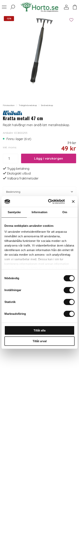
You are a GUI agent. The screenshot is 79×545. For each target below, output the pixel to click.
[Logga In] (66, 7)
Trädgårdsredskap (28, 105)
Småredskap (47, 105)
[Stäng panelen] (73, 201)
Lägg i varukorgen (48, 158)
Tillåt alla (39, 330)
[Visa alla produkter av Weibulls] (12, 112)
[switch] (69, 290)
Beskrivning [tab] (13, 191)
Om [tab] (64, 212)
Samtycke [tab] (14, 212)
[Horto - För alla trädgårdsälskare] (39, 7)
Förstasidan (9, 105)
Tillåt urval (40, 341)
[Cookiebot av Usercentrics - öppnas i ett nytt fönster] (49, 201)
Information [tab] (39, 212)
